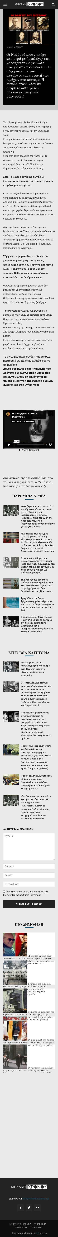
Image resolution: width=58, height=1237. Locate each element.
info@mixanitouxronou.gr (36, 1198)
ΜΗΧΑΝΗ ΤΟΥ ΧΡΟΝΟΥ (20, 1224)
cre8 (37, 1233)
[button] (53, 4)
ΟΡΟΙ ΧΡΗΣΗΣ (36, 1227)
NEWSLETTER (21, 1227)
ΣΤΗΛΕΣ (19, 47)
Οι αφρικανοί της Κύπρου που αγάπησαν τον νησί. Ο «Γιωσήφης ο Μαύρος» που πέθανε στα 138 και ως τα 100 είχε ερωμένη (28, 1042)
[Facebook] (20, 1207)
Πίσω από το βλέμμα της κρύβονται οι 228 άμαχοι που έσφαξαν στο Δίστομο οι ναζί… (28, 482)
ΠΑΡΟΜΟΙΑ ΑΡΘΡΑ (29, 495)
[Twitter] (29, 1207)
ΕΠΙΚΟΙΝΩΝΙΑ (40, 1224)
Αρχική (9, 47)
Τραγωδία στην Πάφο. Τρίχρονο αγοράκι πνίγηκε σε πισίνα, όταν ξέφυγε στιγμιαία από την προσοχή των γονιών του (37, 604)
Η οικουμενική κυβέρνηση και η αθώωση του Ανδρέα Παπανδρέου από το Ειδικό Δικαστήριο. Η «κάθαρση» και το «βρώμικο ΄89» (36, 782)
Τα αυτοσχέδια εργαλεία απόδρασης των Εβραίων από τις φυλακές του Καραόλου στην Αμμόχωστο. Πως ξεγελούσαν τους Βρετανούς (37, 585)
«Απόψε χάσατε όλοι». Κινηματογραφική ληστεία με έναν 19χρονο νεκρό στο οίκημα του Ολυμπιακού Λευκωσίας (35, 669)
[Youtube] (37, 1207)
